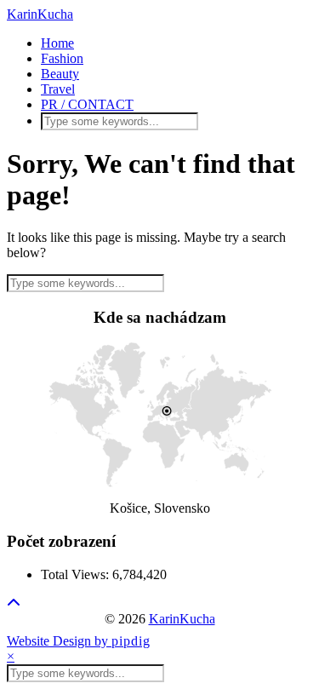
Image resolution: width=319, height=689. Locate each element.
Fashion (62, 58)
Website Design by (79, 641)
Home (57, 43)
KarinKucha (40, 14)
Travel (58, 89)
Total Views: (76, 574)
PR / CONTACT (87, 104)
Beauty (60, 73)
